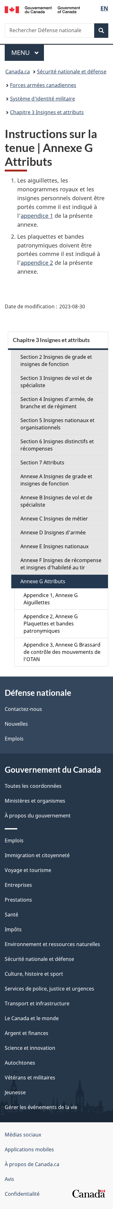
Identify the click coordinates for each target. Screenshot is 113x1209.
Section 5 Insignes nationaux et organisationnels (57, 424)
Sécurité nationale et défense (71, 71)
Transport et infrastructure (37, 1003)
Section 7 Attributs (42, 462)
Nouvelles (16, 723)
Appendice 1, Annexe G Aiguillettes (51, 599)
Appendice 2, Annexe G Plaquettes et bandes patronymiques (51, 623)
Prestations (18, 899)
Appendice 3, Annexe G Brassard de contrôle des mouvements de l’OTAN (62, 652)
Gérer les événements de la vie (41, 1107)
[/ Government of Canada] (42, 9)
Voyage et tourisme (28, 870)
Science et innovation (30, 1047)
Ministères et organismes (35, 800)
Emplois (14, 738)
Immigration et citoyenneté (37, 855)
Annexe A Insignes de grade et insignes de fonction (56, 480)
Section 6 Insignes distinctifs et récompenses (57, 445)
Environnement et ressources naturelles (52, 944)
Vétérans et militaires (30, 1077)
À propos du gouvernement (38, 815)
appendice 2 (37, 262)
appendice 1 (37, 215)
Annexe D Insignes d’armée (53, 532)
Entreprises (18, 884)
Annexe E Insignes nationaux (54, 546)
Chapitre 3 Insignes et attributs (47, 112)
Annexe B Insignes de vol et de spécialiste (56, 501)
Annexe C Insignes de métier (54, 518)
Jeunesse (15, 1092)
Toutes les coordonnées (33, 785)
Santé (11, 914)
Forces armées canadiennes (43, 85)
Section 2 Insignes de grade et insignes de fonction (56, 360)
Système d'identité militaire (42, 98)
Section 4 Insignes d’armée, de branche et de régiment (56, 403)
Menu (27, 52)
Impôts (13, 929)
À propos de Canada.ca (32, 1164)
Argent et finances (26, 1033)
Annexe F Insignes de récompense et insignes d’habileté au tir (60, 564)
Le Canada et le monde (32, 1018)
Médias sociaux (23, 1134)
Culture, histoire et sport (34, 973)
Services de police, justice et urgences (49, 988)
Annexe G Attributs (42, 581)
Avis (9, 1179)
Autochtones (20, 1062)
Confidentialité (22, 1193)
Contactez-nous (23, 709)
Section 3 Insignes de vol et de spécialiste (56, 382)
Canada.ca (17, 71)
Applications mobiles (29, 1149)
